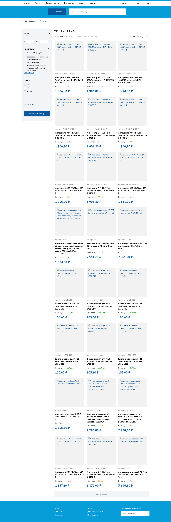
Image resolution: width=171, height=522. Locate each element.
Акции (81, 3)
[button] (37, 73)
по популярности (80, 37)
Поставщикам (69, 3)
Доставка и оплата (52, 3)
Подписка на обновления (131, 508)
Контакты (92, 3)
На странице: (136, 37)
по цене (69, 37)
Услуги (37, 3)
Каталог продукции (29, 21)
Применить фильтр (36, 113)
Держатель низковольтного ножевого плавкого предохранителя (37, 60)
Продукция (29, 48)
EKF (28, 88)
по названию (93, 37)
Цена (26, 33)
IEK (28, 85)
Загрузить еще (101, 494)
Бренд (27, 80)
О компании (26, 3)
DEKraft (30, 91)
